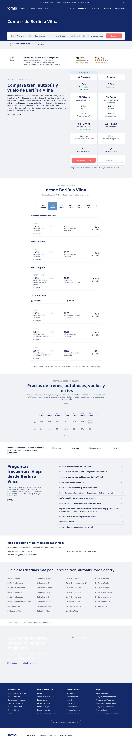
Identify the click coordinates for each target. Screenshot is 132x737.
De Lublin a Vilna (43, 611)
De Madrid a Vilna (73, 601)
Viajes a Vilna (27, 622)
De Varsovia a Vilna (44, 606)
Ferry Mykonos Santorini (106, 697)
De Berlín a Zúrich (44, 597)
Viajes (16, 622)
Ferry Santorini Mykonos (106, 703)
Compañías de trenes (16, 700)
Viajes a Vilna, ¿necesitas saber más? (22, 555)
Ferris (46, 8)
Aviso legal (31, 735)
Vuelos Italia (71, 703)
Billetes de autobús (45, 689)
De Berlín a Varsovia (103, 597)
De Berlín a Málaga (14, 592)
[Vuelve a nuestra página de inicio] (14, 8)
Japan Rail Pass (102, 693)
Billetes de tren (14, 689)
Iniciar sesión (120, 8)
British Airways (73, 697)
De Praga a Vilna (13, 606)
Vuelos (39, 8)
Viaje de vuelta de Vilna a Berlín (20, 551)
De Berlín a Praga (102, 588)
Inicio (9, 622)
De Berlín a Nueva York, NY (76, 583)
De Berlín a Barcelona (45, 578)
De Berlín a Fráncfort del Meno (19, 601)
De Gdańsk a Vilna (14, 611)
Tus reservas (95, 8)
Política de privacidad (63, 735)
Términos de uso (45, 735)
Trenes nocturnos (15, 706)
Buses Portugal (43, 706)
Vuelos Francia (72, 706)
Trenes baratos (14, 697)
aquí (98, 366)
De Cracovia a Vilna (73, 606)
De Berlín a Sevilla (102, 583)
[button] (61, 35)
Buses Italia (42, 693)
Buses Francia (42, 700)
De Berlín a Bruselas (15, 597)
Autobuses (31, 8)
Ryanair (70, 700)
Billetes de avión (73, 689)
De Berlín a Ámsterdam (16, 588)
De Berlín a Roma (102, 578)
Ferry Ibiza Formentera (105, 706)
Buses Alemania (43, 703)
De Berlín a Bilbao (43, 601)
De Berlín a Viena (43, 592)
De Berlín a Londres (15, 583)
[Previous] (34, 414)
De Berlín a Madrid (14, 578)
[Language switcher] (82, 8)
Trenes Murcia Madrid (17, 693)
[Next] (96, 206)
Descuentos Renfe (15, 703)
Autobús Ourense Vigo (46, 697)
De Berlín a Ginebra (73, 592)
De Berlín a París (72, 578)
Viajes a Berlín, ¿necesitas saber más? (81, 551)
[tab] (48, 301)
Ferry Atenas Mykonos (105, 700)
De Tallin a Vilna (72, 611)
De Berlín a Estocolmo (103, 592)
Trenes (23, 8)
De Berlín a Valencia (44, 588)
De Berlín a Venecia (73, 597)
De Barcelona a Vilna (103, 601)
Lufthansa (71, 693)
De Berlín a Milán (43, 583)
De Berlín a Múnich (73, 588)
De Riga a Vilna (101, 606)
